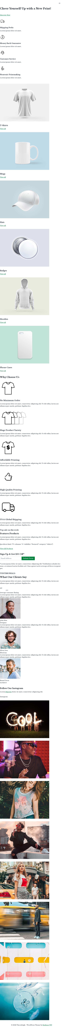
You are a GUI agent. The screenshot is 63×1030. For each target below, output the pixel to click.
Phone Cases (6, 367)
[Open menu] (59, 3)
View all (3, 129)
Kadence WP (47, 1025)
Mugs (2, 174)
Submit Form (28, 558)
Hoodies (4, 319)
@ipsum (8, 692)
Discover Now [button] (5, 15)
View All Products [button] (6, 549)
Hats (2, 222)
